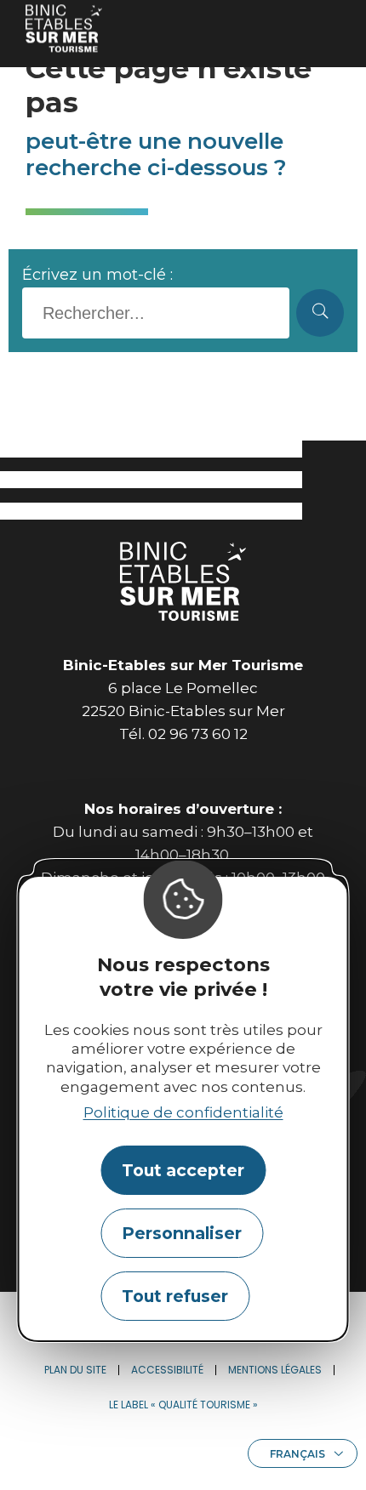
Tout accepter (183, 1170)
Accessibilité (167, 1369)
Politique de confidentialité (183, 1112)
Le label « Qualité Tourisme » (183, 1404)
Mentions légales (275, 1369)
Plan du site (75, 1369)
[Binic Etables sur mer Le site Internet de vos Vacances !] (64, 28)
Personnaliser (182, 1233)
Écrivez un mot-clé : (97, 274)
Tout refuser (175, 1296)
